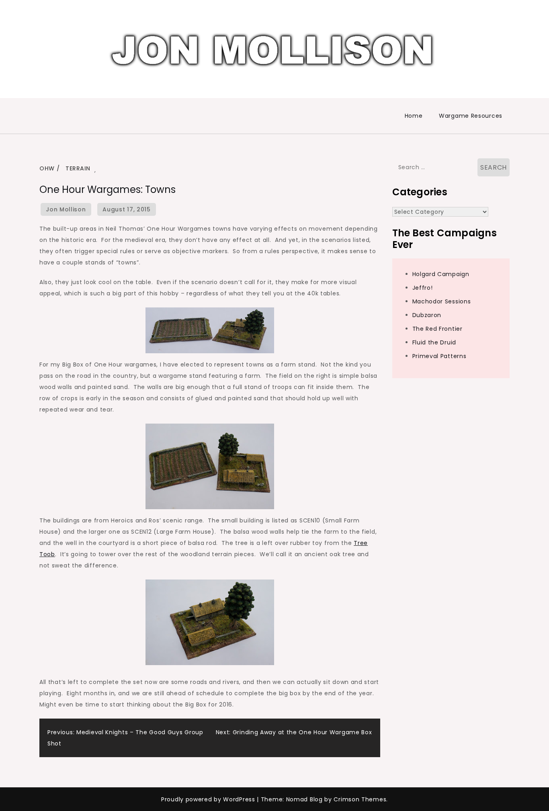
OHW (47, 168)
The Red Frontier (437, 329)
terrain (78, 168)
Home (414, 116)
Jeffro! (422, 288)
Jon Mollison (66, 209)
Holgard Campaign (440, 274)
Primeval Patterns (439, 356)
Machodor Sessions (441, 301)
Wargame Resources (470, 116)
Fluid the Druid (434, 342)
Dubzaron (427, 315)
